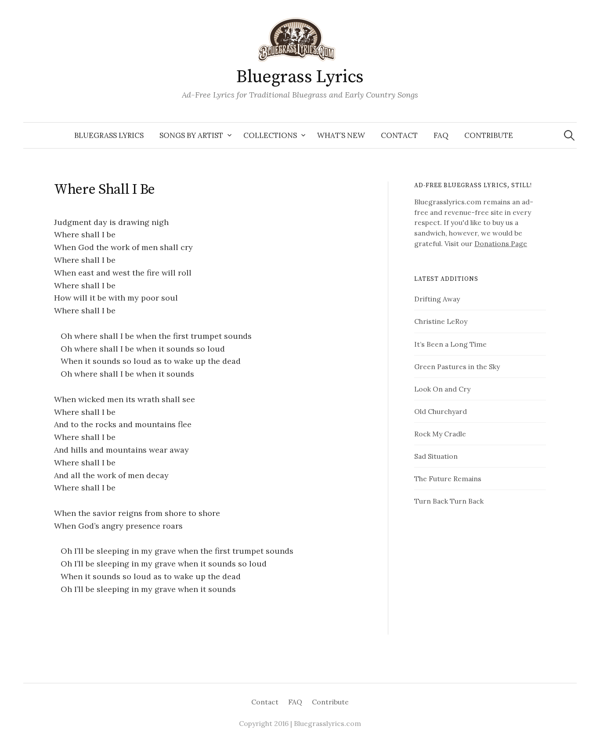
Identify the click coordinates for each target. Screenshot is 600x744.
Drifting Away (437, 298)
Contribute (488, 135)
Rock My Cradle (440, 433)
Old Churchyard (440, 411)
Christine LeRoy (440, 321)
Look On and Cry (442, 389)
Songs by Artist (191, 135)
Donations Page (500, 243)
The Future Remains (447, 478)
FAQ (441, 135)
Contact (399, 135)
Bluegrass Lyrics (300, 77)
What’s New (341, 135)
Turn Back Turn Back (449, 501)
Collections (270, 135)
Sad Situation (436, 456)
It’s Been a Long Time (450, 344)
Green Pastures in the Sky (457, 366)
